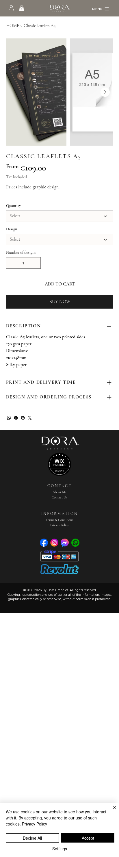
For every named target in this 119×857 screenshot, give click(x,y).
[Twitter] (30, 418)
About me (59, 492)
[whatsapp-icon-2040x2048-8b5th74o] (75, 543)
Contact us (59, 497)
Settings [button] (59, 849)
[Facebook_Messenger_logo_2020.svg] (65, 543)
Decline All (32, 838)
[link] (21, 8)
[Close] (111, 811)
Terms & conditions (59, 520)
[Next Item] (105, 92)
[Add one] (35, 263)
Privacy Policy (34, 824)
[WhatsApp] (9, 418)
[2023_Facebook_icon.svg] (44, 543)
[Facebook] (16, 418)
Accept (88, 838)
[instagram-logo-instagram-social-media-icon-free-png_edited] (54, 543)
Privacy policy (59, 525)
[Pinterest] (23, 418)
